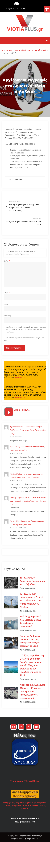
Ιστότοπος (7, 316)
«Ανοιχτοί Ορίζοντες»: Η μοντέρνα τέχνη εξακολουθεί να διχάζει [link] (28, 430)
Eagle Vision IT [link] (33, 839)
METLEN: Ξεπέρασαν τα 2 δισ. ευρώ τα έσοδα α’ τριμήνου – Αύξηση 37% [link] (28, 501)
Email (6, 304)
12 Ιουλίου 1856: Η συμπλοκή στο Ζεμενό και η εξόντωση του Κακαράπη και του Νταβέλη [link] (31, 600)
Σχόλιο (7, 261)
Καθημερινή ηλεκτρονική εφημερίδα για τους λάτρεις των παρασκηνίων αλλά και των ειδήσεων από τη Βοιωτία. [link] (25, 806)
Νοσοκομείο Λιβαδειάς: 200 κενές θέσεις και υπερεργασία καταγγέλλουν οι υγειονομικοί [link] (32, 691)
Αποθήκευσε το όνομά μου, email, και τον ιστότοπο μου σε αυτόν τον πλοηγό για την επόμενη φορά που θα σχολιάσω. (26, 329)
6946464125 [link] (20, 377)
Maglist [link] (14, 839)
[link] (47, 9)
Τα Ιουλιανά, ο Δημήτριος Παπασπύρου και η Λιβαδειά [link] (33, 581)
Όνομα (7, 293)
